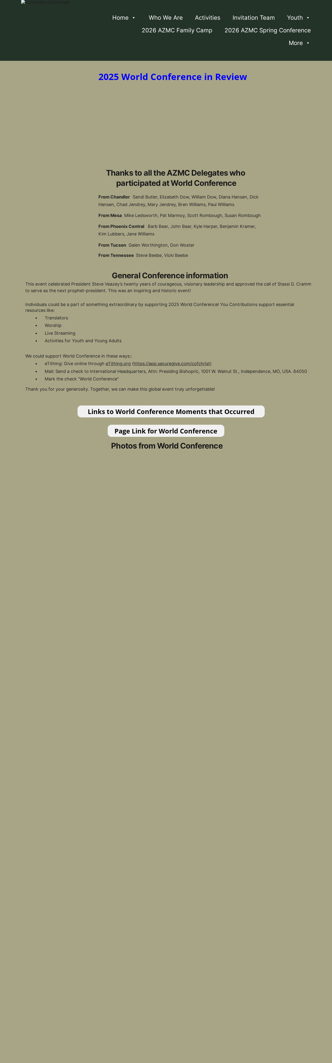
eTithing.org (118, 363)
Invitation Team (254, 17)
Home (120, 17)
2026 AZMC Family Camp (177, 30)
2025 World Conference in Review (172, 76)
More (296, 42)
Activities (207, 17)
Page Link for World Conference (165, 430)
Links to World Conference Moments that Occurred (171, 411)
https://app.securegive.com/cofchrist (172, 363)
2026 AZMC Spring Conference (268, 30)
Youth (295, 17)
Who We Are (166, 17)
